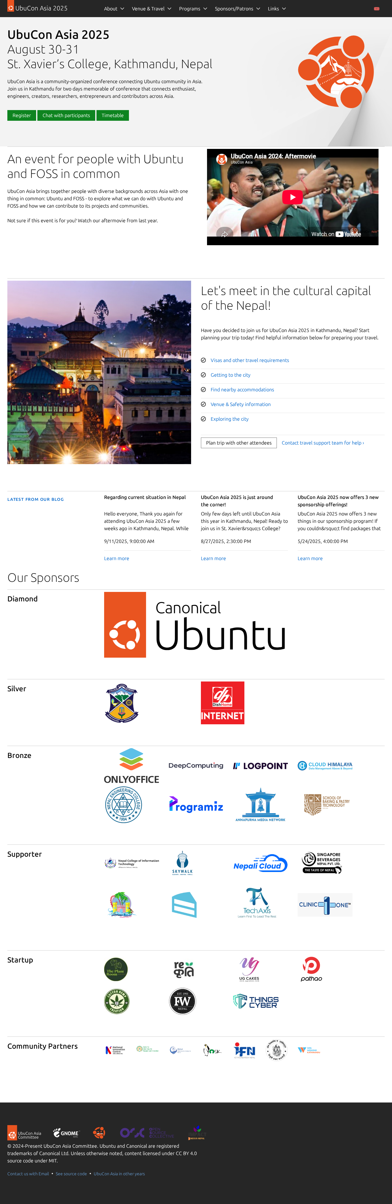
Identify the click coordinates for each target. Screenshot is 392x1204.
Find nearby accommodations (242, 389)
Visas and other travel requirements (250, 360)
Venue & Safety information (241, 404)
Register (22, 115)
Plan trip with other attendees (239, 442)
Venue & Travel (148, 8)
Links (273, 8)
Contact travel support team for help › (323, 442)
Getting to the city (231, 375)
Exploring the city (230, 419)
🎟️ (377, 8)
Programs (189, 8)
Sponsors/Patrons (234, 8)
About (110, 8)
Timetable (113, 115)
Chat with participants (66, 115)
